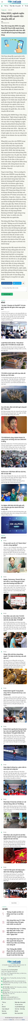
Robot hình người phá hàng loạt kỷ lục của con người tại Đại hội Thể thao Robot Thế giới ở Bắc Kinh (15, 731)
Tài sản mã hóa (19, 1004)
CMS (11, 1019)
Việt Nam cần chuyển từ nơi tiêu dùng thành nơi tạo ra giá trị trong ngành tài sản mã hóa (15, 837)
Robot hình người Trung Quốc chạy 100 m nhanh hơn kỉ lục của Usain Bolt (15, 692)
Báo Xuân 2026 (19, 1013)
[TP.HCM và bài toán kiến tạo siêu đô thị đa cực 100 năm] (14, 394)
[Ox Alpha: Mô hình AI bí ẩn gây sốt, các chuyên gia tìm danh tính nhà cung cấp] (14, 525)
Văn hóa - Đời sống (20, 1009)
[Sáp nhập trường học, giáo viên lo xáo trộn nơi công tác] (15, 787)
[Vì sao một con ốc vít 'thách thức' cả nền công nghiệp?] (15, 565)
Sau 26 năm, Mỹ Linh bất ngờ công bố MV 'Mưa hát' (14, 408)
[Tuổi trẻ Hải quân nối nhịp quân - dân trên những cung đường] (15, 890)
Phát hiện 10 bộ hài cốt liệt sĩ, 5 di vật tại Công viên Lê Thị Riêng (15, 803)
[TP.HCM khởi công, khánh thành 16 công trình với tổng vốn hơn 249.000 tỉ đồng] (14, 458)
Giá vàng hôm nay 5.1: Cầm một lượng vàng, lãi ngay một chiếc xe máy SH (16, 922)
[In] (23, 283)
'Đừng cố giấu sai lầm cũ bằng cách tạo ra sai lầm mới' (15, 914)
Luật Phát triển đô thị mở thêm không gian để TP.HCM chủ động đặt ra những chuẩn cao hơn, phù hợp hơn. (13, 348)
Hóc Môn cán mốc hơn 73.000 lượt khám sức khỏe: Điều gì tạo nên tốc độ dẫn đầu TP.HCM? (14, 618)
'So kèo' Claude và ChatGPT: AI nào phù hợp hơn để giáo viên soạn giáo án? (13, 307)
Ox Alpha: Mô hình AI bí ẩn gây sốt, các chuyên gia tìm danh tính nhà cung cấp (12, 507)
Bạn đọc (4, 1011)
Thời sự (6, 6)
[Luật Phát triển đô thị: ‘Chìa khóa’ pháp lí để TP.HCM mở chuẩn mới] (14, 360)
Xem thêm (14, 903)
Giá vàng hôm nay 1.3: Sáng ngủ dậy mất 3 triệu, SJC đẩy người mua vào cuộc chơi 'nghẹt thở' (16, 931)
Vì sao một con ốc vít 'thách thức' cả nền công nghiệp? (15, 544)
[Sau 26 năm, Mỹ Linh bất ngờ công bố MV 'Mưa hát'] (14, 424)
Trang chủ (3, 10)
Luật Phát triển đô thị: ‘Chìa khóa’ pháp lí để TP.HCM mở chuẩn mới (12, 344)
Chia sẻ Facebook (7, 283)
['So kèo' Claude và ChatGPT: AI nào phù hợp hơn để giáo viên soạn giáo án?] (14, 330)
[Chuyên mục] (2, 2)
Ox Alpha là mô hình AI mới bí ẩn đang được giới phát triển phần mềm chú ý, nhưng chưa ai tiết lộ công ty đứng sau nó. (13, 513)
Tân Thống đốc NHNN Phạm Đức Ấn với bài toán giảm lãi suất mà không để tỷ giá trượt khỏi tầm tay (15, 952)
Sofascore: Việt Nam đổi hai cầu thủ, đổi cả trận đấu (13, 472)
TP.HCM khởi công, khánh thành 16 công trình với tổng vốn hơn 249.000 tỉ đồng (13, 439)
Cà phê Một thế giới (20, 1006)
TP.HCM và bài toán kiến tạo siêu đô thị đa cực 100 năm (13, 374)
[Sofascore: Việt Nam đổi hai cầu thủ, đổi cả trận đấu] (14, 492)
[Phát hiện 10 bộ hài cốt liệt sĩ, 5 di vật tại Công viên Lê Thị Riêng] (15, 820)
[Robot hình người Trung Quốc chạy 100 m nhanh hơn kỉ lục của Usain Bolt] (15, 714)
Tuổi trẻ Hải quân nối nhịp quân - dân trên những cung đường (15, 871)
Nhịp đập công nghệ (15, 6)
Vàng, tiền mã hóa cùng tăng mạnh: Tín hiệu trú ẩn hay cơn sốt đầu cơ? (15, 656)
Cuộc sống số (5, 1009)
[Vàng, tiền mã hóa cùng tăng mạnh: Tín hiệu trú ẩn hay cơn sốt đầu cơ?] (15, 676)
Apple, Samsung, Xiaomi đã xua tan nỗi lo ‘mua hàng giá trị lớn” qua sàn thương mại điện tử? (14, 581)
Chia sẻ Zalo (18, 283)
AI (22, 6)
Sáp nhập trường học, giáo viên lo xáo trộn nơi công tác (15, 768)
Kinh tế (10, 10)
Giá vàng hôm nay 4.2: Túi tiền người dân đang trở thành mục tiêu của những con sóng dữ (16, 942)
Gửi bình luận (7, 294)
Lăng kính (4, 1013)
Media (16, 1011)
